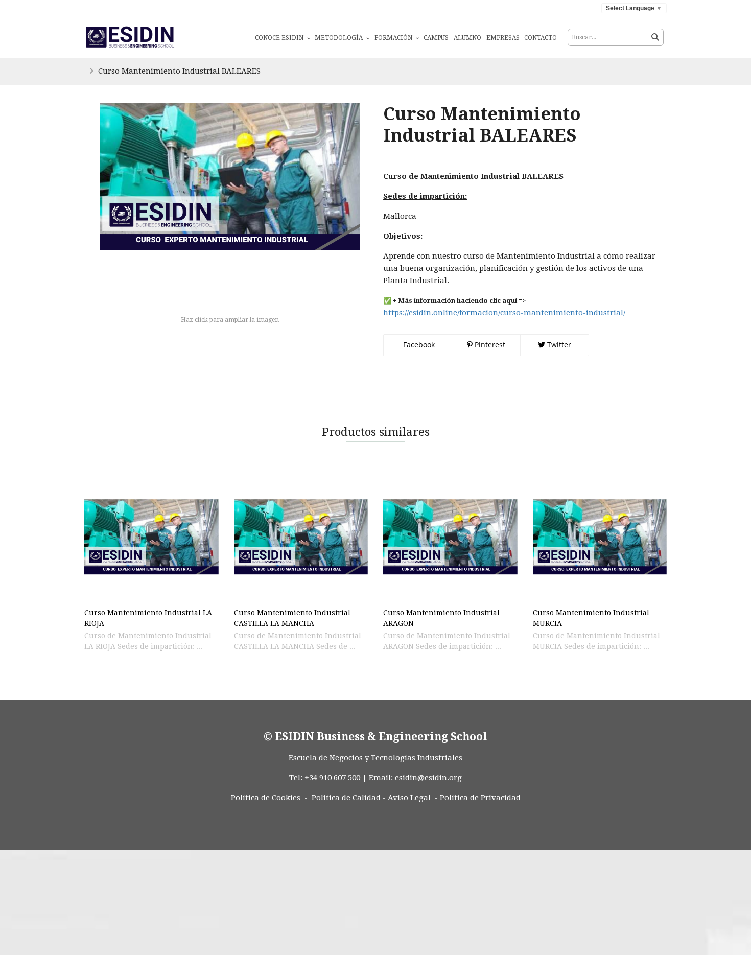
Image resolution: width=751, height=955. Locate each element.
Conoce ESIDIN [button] (280, 37)
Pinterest (489, 345)
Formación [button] (394, 37)
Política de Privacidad (480, 797)
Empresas (503, 37)
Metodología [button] (339, 37)
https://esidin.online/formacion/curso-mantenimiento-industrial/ (504, 312)
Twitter (558, 345)
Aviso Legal (409, 797)
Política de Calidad (346, 797)
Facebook (418, 345)
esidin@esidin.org (428, 777)
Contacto (540, 37)
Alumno (467, 37)
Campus (436, 37)
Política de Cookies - (269, 797)
